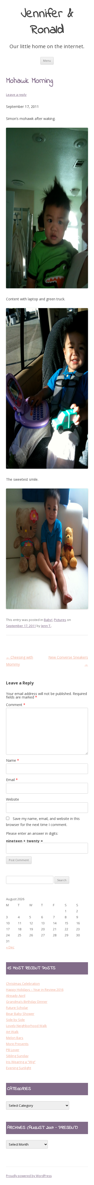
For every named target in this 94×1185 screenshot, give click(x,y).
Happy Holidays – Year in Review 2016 (34, 989)
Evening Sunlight (18, 1068)
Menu (47, 60)
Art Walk (12, 1031)
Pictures (60, 619)
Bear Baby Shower (20, 1013)
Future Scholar (17, 1007)
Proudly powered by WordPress (29, 1176)
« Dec (10, 947)
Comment (15, 704)
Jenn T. (46, 625)
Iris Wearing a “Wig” (21, 1062)
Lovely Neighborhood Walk (26, 1025)
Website (12, 799)
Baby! (48, 619)
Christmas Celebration (23, 983)
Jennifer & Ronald (47, 22)
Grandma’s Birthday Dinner (26, 1001)
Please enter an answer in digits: (32, 833)
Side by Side (15, 1019)
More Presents (17, 1043)
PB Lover (12, 1050)
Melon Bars (14, 1037)
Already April (15, 995)
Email (12, 779)
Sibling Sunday (17, 1056)
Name (12, 760)
